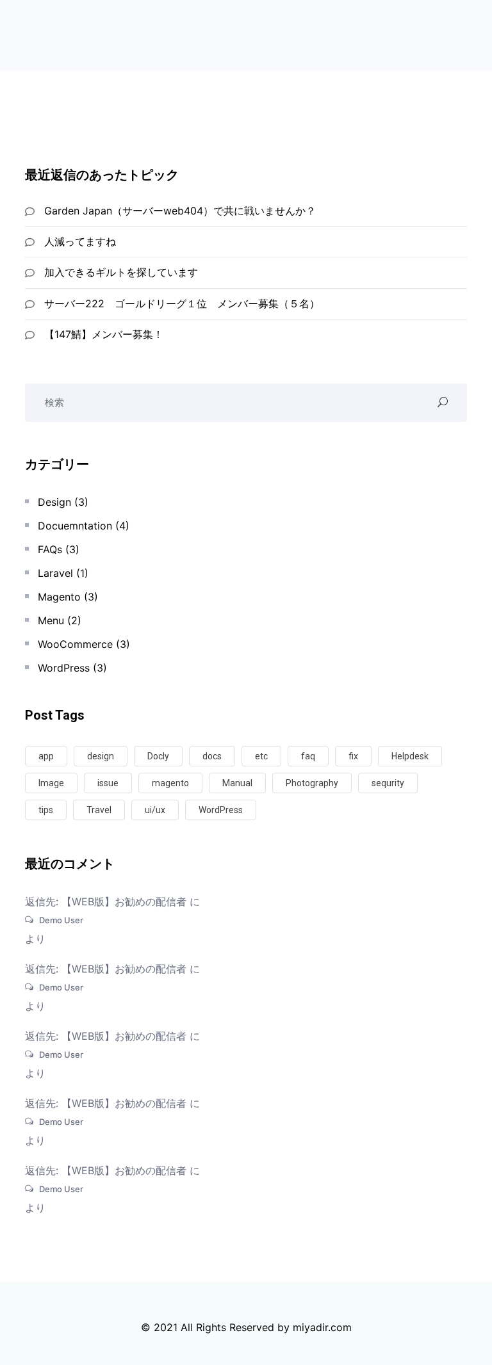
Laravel (55, 573)
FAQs (50, 549)
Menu (51, 620)
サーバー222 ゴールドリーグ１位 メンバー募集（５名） (182, 303)
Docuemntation (75, 525)
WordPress (64, 667)
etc (261, 756)
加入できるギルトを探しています (121, 272)
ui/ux (155, 810)
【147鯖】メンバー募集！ (103, 334)
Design (54, 502)
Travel (98, 810)
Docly (158, 756)
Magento (59, 596)
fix (353, 756)
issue (108, 783)
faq (308, 756)
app (46, 756)
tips (45, 810)
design (100, 756)
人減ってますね (80, 241)
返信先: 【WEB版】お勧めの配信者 (105, 901)
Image (51, 783)
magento (170, 783)
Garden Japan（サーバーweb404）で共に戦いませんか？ (180, 210)
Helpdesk (410, 756)
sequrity (388, 783)
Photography (312, 783)
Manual (237, 783)
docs (212, 756)
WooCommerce (75, 644)
